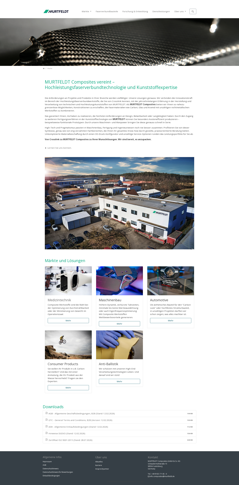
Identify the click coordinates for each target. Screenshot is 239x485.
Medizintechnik (59, 300)
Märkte (86, 11)
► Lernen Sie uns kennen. (58, 147)
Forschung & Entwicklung (135, 11)
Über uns (179, 11)
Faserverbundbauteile (107, 11)
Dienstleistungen (161, 11)
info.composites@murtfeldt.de (162, 476)
